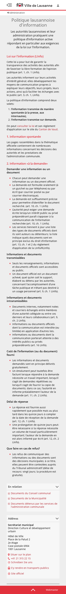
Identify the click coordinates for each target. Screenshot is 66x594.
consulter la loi (25, 126)
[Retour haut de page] (33, 589)
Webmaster (52, 589)
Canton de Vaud (48, 129)
